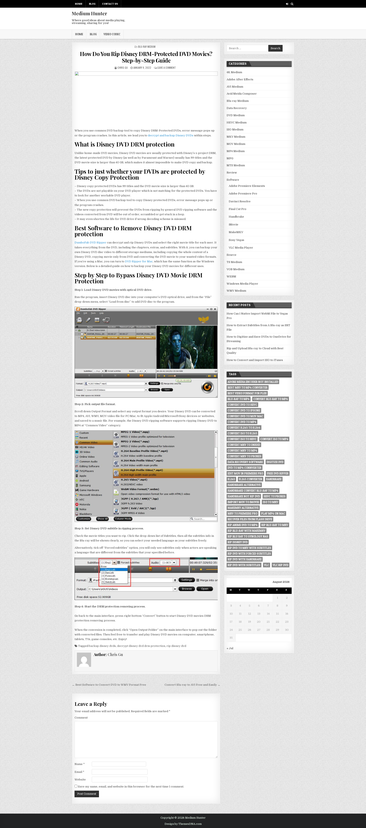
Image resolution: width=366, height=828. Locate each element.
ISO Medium (235, 129)
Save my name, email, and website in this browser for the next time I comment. (131, 786)
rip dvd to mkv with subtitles (249, 548)
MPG (230, 158)
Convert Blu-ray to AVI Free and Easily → (192, 684)
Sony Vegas (236, 240)
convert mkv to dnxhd (244, 444)
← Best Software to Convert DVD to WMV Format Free (109, 684)
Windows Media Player (242, 283)
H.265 (231, 479)
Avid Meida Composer (242, 93)
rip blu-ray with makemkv (246, 530)
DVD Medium (236, 115)
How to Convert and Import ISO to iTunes (255, 360)
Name (80, 764)
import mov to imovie (243, 502)
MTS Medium (236, 165)
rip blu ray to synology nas (248, 536)
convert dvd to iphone (244, 410)
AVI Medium (235, 86)
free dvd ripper (277, 473)
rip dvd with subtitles (244, 565)
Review (232, 172)
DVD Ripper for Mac (139, 261)
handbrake (273, 479)
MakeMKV (236, 232)
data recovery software (245, 462)
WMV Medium (236, 290)
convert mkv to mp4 (242, 450)
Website (80, 779)
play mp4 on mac (273, 513)
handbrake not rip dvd (244, 496)
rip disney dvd (176, 646)
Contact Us (110, 3)
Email (79, 771)
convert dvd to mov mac (245, 416)
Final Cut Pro (237, 209)
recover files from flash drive (250, 519)
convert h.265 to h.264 (244, 427)
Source (231, 254)
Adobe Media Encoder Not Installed (253, 381)
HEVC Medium (237, 122)
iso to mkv (270, 502)
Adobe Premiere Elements (247, 185)
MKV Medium (236, 136)
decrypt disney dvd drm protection (141, 646)
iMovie (233, 224)
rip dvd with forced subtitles (249, 553)
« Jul (230, 648)
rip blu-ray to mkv (274, 525)
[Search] (292, 4)
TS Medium (234, 262)
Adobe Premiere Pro (243, 193)
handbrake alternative (244, 485)
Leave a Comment (166, 67)
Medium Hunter (89, 13)
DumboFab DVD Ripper (90, 242)
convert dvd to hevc (242, 404)
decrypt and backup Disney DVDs (170, 135)
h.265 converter (250, 479)
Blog (92, 3)
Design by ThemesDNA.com (183, 823)
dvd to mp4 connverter (244, 467)
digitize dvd (275, 462)
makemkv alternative (243, 507)
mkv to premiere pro (242, 513)
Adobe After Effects (240, 79)
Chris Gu (123, 67)
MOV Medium (236, 143)
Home (78, 3)
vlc (266, 565)
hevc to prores (275, 496)
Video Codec (112, 34)
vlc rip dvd (280, 565)
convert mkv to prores (244, 456)
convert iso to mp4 (274, 439)
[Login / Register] (287, 4)
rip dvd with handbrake (245, 559)
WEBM (231, 276)
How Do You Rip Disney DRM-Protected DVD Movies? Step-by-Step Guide (146, 57)
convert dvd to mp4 (242, 422)
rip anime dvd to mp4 (243, 525)
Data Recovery (237, 108)
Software (233, 179)
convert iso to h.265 (242, 433)
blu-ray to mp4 (239, 399)
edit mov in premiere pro (245, 473)
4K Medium (234, 72)
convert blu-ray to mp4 (270, 399)
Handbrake (236, 216)
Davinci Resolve (240, 201)
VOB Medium (235, 269)
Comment (81, 717)
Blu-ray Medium (146, 46)
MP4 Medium (236, 151)
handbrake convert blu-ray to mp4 (253, 490)
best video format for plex (247, 393)
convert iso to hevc (242, 439)
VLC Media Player (241, 247)
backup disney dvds (102, 646)
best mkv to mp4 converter (248, 387)
